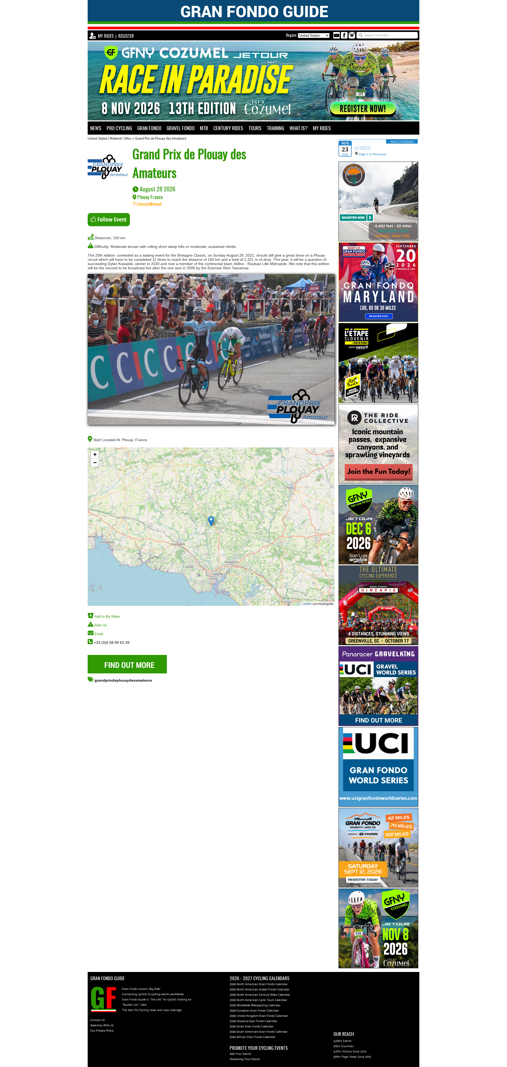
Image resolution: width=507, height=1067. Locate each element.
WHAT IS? (298, 128)
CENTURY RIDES (228, 128)
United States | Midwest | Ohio (109, 138)
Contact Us (97, 1020)
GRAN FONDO (149, 128)
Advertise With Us (102, 1025)
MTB (204, 128)
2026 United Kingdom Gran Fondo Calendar (259, 1015)
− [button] (95, 462)
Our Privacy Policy (102, 1030)
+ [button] (95, 454)
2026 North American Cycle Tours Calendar (258, 1000)
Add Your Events (240, 1053)
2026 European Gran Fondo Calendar (254, 1010)
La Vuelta (362, 148)
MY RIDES (106, 36)
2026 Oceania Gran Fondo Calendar (253, 1021)
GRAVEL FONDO (181, 128)
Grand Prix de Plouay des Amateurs (160, 138)
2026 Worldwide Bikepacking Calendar (255, 1005)
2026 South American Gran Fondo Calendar (259, 1031)
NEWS (95, 128)
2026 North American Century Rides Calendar (260, 994)
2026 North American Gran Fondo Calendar (259, 984)
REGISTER (126, 36)
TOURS (254, 128)
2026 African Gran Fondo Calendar (252, 1037)
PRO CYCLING (119, 128)
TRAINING (275, 128)
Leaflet (306, 603)
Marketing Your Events (245, 1059)
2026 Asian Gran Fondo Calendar (252, 1026)
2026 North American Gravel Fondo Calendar (259, 989)
